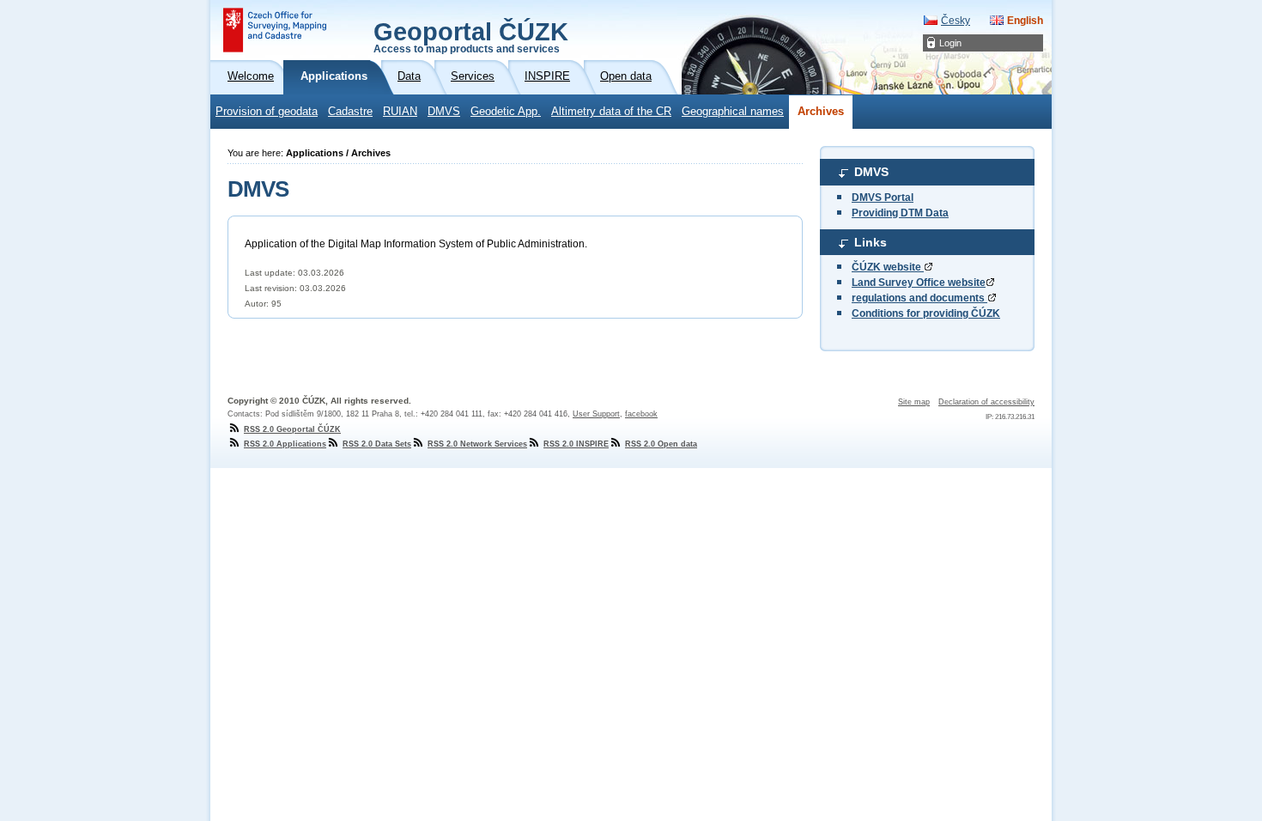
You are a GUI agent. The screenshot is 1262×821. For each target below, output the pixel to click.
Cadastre (350, 112)
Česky (955, 21)
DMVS (444, 112)
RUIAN (400, 112)
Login (950, 43)
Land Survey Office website (919, 283)
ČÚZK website (888, 267)
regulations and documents (919, 298)
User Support (596, 414)
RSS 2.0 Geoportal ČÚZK (292, 429)
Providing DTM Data (900, 213)
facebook (641, 414)
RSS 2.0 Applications (285, 444)
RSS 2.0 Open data (661, 444)
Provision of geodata (266, 112)
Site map (914, 402)
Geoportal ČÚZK (470, 36)
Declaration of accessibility (986, 402)
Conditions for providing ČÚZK (926, 313)
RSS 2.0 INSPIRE (576, 444)
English (1025, 21)
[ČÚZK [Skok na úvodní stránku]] (274, 30)
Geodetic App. (505, 112)
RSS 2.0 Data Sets (377, 444)
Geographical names (733, 112)
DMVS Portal (882, 198)
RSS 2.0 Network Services (477, 444)
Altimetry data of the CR (611, 112)
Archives (821, 112)
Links (870, 242)
